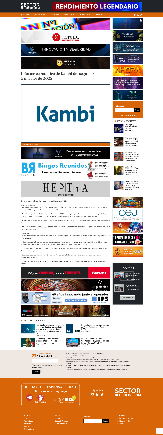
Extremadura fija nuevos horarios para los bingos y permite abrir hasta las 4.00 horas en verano (132, 156)
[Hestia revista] (65, 189)
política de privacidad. (121, 369)
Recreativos (28, 421)
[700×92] (65, 311)
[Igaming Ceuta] (128, 48)
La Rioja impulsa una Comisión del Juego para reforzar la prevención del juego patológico (132, 185)
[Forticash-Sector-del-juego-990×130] (65, 50)
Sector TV (59, 415)
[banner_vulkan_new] (65, 153)
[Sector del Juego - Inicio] (30, 6)
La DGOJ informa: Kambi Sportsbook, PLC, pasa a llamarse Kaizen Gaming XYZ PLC (95, 341)
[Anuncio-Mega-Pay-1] (128, 60)
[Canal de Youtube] (134, 15)
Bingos (26, 426)
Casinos (27, 418)
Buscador (100, 15)
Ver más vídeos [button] (127, 297)
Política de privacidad (125, 418)
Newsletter (71, 15)
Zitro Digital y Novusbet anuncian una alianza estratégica (131, 127)
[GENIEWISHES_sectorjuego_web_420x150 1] (128, 203)
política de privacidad (50, 365)
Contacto (86, 15)
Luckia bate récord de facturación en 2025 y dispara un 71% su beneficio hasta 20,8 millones (132, 170)
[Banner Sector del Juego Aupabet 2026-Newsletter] (65, 273)
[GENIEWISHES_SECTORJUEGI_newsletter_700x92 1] (65, 63)
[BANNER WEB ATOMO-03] (128, 95)
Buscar (137, 110)
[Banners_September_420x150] (128, 252)
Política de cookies (124, 421)
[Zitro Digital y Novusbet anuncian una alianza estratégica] (119, 128)
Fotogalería (59, 418)
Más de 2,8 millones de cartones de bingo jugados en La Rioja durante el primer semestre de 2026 (132, 141)
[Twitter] (141, 15)
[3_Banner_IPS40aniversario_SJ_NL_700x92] (65, 298)
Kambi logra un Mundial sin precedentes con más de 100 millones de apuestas (48, 341)
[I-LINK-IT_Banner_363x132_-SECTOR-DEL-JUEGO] (128, 24)
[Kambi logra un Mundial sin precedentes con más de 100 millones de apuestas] (28, 342)
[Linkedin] (138, 15)
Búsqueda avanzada (127, 115)
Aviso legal (121, 415)
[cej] (128, 215)
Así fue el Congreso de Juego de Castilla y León (133, 275)
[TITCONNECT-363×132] (128, 240)
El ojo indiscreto (61, 424)
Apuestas (24, 144)
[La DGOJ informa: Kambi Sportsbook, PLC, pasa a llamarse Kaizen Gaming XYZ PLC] (73, 342)
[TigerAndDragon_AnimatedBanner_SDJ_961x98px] (97, 6)
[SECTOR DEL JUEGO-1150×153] (65, 38)
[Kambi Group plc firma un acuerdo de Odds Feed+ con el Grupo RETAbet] (73, 328)
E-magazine (41, 15)
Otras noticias (29, 429)
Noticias (26, 15)
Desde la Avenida (61, 421)
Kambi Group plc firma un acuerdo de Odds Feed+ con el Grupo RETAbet (95, 327)
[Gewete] (128, 83)
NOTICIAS (27, 415)
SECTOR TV (56, 15)
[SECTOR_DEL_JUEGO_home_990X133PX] (65, 24)
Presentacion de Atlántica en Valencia (132, 286)
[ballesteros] (128, 228)
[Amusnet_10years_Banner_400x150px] (128, 36)
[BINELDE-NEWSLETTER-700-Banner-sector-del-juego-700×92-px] (65, 286)
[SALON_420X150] (128, 71)
